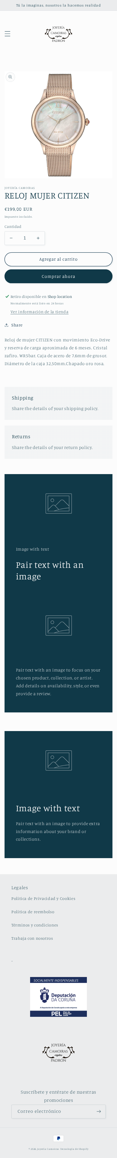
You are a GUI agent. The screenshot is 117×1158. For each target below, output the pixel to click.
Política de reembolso (32, 911)
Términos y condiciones (34, 925)
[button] (7, 33)
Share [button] (17, 324)
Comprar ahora (59, 276)
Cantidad (13, 226)
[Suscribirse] (98, 1111)
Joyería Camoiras (48, 1148)
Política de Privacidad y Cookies (43, 898)
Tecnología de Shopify (74, 1148)
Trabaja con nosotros (32, 938)
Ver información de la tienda (40, 311)
